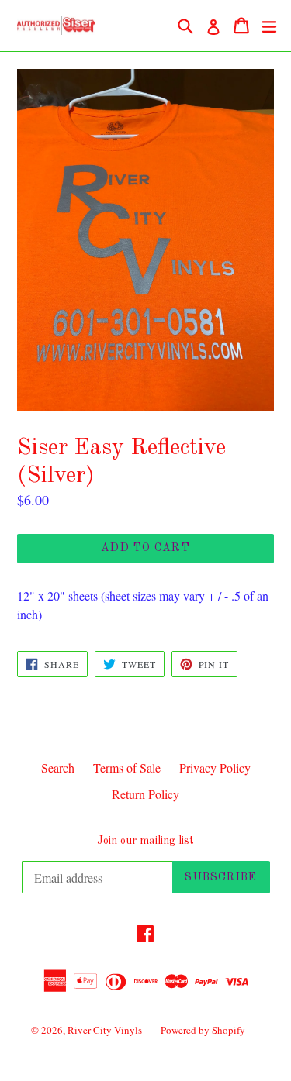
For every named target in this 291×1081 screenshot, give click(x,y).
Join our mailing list (145, 840)
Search (57, 767)
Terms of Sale (127, 767)
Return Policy (145, 794)
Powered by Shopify (203, 1030)
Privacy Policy (215, 767)
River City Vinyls (105, 1030)
